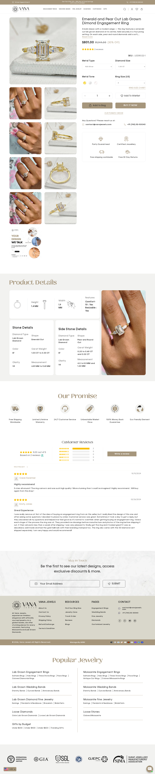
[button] (50, 9)
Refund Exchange (46, 624)
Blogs (67, 624)
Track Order (70, 616)
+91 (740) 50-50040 (136, 2)
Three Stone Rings (47, 676)
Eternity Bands (18, 691)
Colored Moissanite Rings (113, 678)
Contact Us (44, 612)
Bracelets (48, 703)
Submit (116, 583)
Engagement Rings (50, 9)
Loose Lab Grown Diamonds (52, 715)
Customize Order (114, 113)
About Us (43, 608)
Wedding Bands (64, 9)
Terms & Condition (47, 628)
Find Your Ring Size (73, 608)
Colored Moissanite (92, 715)
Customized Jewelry (101, 624)
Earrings (15, 703)
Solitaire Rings (18, 676)
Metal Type (88, 61)
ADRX (82, 642)
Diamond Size (122, 61)
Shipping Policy (45, 620)
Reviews (68, 620)
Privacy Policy (45, 616)
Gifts (105, 9)
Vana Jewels (25, 642)
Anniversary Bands (51, 691)
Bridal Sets (59, 703)
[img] (20, 474)
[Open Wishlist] (137, 9)
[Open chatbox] (149, 769)
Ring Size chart (137, 88)
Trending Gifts (57, 728)
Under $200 (17, 728)
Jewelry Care (71, 612)
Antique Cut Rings (91, 678)
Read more (87, 37)
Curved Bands (33, 691)
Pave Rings (62, 676)
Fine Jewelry (76, 9)
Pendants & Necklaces (31, 703)
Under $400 (30, 728)
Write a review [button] (122, 454)
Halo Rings (31, 676)
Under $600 (43, 728)
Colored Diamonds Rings (23, 678)
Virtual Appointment (22, 2)
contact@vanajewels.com (98, 125)
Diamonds (96, 620)
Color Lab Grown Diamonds (24, 715)
